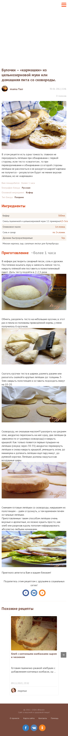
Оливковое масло (12, 226)
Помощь (54, 718)
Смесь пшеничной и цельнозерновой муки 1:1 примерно (31, 221)
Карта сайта (28, 718)
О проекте (14, 718)
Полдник (19, 197)
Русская (26, 187)
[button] (63, 4)
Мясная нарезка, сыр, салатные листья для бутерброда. (31, 243)
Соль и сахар (9, 232)
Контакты (42, 718)
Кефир (29, 192)
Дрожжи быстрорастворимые (18, 237)
